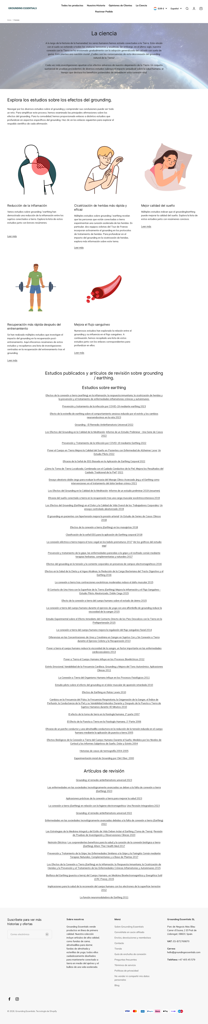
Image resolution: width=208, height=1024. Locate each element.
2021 (120, 472)
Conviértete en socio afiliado (129, 932)
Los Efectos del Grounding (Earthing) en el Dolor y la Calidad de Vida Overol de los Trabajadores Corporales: (102, 505)
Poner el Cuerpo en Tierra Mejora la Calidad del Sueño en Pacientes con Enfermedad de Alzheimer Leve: (102, 450)
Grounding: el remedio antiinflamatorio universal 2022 (104, 813)
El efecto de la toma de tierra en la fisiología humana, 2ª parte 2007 (104, 714)
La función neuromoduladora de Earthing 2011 (104, 897)
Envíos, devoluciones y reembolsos (133, 937)
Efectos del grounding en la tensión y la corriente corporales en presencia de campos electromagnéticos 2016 (104, 563)
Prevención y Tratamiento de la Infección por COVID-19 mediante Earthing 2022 (104, 443)
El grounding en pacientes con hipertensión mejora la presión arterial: (83, 516)
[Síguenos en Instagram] (17, 999)
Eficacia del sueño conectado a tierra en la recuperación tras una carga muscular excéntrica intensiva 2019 (104, 497)
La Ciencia (141, 5)
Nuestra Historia (96, 5)
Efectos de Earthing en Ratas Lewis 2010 (104, 692)
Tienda (118, 948)
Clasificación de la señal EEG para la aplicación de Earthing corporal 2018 (104, 534)
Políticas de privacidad (126, 970)
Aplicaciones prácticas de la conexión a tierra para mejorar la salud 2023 (104, 798)
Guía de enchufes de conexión (130, 954)
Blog (117, 985)
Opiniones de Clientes (120, 5)
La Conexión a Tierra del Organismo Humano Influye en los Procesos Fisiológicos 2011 (104, 677)
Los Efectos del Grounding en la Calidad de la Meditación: (75, 432)
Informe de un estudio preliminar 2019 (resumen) (134, 490)
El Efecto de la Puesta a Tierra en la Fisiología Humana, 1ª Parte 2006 (104, 721)
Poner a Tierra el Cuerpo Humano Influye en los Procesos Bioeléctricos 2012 (104, 659)
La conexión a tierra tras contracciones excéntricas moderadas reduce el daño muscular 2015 (104, 582)
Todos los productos (72, 5)
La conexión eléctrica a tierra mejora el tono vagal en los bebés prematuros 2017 (89, 541)
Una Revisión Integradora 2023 (143, 805)
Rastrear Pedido (104, 11)
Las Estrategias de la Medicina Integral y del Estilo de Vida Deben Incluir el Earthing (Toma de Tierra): (99, 831)
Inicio (9, 20)
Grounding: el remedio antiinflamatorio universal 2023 (104, 780)
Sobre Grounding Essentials (129, 926)
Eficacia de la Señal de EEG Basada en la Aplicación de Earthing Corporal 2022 (104, 461)
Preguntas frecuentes (126, 959)
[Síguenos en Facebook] (9, 999)
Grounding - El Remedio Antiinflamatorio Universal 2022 (104, 424)
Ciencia (16, 20)
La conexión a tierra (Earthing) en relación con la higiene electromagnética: (87, 805)
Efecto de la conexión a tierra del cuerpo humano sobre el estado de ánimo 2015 (104, 600)
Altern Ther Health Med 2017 (109, 846)
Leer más (12, 236)
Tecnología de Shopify (46, 1011)
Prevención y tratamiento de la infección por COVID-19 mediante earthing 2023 (104, 406)
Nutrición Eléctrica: (57, 842)
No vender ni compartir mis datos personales (132, 978)
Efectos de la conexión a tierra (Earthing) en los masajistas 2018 (104, 527)
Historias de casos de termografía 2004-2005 (104, 750)
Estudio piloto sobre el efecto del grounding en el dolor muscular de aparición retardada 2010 (104, 684)
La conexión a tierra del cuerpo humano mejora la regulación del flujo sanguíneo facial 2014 (104, 629)
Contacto (119, 943)
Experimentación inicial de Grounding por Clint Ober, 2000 (104, 758)
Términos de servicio (125, 965)
